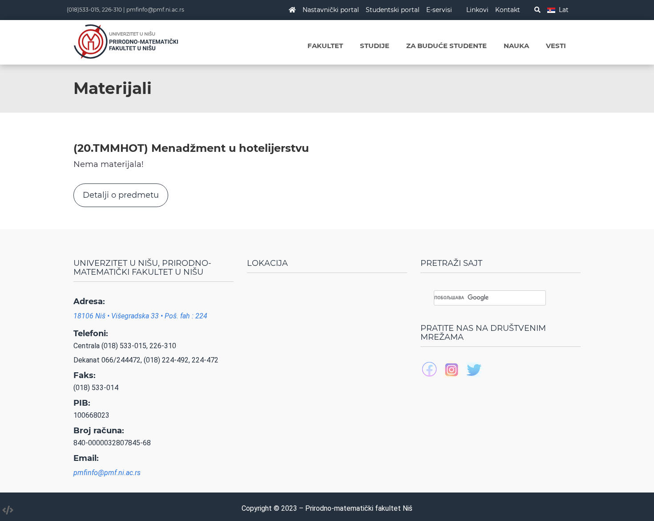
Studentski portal (393, 10)
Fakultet (325, 45)
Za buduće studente (446, 45)
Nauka (516, 45)
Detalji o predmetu (121, 195)
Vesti (556, 45)
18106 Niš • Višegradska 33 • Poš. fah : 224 (140, 316)
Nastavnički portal (331, 10)
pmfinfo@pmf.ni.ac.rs (155, 9)
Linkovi (477, 10)
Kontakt (507, 10)
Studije (374, 45)
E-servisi (439, 10)
